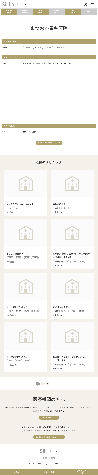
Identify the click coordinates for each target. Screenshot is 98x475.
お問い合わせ (46, 417)
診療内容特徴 (9, 11)
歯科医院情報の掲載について (46, 437)
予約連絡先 (73, 11)
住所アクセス (41, 11)
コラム (16, 472)
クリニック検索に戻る (46, 143)
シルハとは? (49, 472)
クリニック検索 (81, 472)
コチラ (61, 411)
